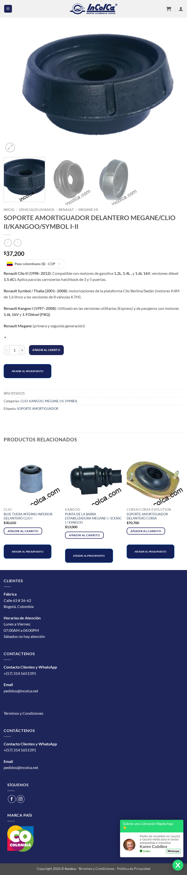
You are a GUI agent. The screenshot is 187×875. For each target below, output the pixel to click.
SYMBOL (71, 401)
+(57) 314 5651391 (20, 673)
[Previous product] (17, 243)
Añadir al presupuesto (27, 371)
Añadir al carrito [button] (23, 531)
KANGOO (36, 401)
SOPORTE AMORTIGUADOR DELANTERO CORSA (147, 516)
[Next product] (8, 243)
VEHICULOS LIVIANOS (36, 210)
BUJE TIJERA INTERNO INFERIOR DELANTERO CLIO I (28, 516)
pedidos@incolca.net (21, 690)
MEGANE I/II (88, 210)
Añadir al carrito (46, 349)
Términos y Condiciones (23, 713)
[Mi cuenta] (180, 8)
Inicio (9, 210)
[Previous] (13, 90)
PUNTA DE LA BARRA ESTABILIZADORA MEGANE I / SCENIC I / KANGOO (93, 518)
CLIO (24, 401)
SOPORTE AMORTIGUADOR (37, 409)
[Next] (173, 90)
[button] (8, 9)
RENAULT (66, 210)
